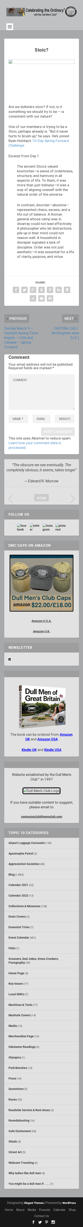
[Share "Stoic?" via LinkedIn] (58, 290)
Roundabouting (19, 1120)
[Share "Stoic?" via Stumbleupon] (33, 298)
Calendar (59, 1210)
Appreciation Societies (24, 864)
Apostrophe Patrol (21, 853)
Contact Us (41, 1216)
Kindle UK (29, 750)
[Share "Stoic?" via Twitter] (24, 290)
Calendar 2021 (18, 885)
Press (12, 1078)
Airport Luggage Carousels (27, 843)
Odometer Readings (22, 1047)
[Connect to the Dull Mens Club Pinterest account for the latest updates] (60, 527)
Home (9, 1210)
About (20, 1210)
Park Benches (18, 1068)
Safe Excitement (20, 1131)
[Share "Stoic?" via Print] (50, 298)
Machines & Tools (20, 1005)
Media (13, 1026)
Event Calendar (19, 937)
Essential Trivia (19, 927)
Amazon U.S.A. (41, 621)
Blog (12, 874)
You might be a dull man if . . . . (29, 1183)
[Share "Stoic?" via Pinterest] (50, 290)
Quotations (16, 1089)
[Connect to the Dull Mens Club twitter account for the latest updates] (35, 527)
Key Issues (16, 983)
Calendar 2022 (18, 895)
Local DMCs (16, 994)
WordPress (69, 1203)
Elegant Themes (34, 1203)
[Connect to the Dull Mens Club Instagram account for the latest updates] (48, 527)
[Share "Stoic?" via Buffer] (67, 290)
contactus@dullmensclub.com (41, 816)
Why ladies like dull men (25, 1173)
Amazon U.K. (41, 631)
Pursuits (44, 1210)
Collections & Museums (24, 906)
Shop (72, 1210)
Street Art (15, 1152)
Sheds (13, 1141)
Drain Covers (17, 916)
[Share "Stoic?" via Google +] (33, 290)
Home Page (16, 973)
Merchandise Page (21, 1036)
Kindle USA (53, 750)
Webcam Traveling (21, 1162)
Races (13, 1099)
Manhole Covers (19, 1015)
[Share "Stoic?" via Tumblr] (41, 290)
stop (40, 498)
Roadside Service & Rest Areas (29, 1110)
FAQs (12, 948)
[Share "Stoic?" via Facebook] (16, 290)
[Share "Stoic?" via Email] (41, 298)
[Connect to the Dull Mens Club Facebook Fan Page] (22, 527)
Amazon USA (47, 739)
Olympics (15, 1057)
